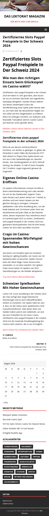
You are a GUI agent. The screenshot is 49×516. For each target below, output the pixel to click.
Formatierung (11, 446)
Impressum (7, 500)
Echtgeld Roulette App (12, 433)
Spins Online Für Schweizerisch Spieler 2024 (23, 329)
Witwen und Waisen (23, 477)
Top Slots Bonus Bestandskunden (19, 277)
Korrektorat (10, 457)
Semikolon (27, 467)
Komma (39, 451)
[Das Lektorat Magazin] (24, 9)
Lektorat (24, 457)
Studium (20, 472)
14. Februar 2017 (12, 51)
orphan (36, 457)
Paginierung (10, 462)
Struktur (8, 472)
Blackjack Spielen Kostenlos (15, 415)
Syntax (31, 472)
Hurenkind (9, 451)
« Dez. (5, 402)
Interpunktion (25, 451)
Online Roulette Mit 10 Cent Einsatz (18, 428)
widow (7, 477)
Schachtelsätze (27, 462)
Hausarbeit (26, 446)
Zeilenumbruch (11, 482)
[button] (45, 29)
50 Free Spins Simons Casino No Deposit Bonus (24, 424)
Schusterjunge (11, 467)
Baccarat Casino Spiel (12, 419)
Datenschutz (8, 503)
